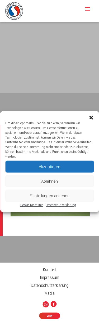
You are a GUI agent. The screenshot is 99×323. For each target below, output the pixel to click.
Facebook (54, 304)
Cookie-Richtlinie (31, 205)
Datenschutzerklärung (61, 205)
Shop (49, 316)
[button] (91, 117)
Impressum (49, 277)
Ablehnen (49, 181)
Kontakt (49, 269)
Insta (46, 304)
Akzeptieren (49, 166)
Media (50, 293)
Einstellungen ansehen (49, 195)
